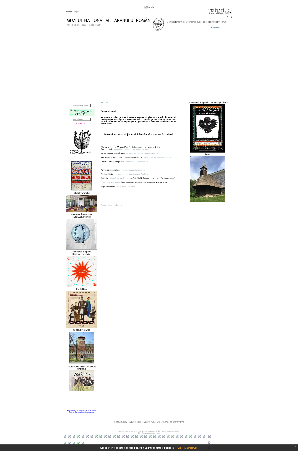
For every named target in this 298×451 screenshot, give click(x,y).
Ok (179, 447)
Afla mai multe (190, 448)
